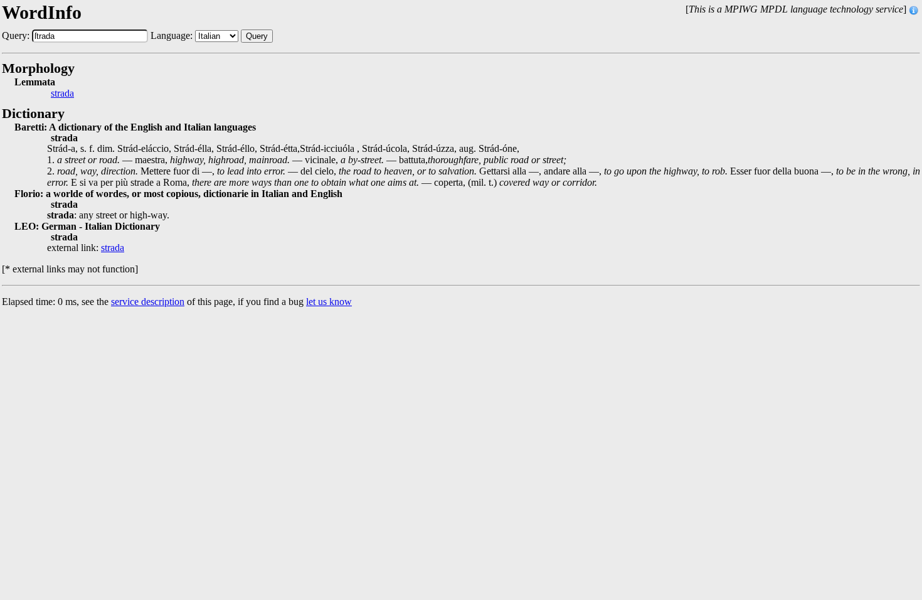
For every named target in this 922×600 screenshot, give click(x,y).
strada (62, 93)
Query (257, 36)
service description (147, 301)
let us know (329, 301)
